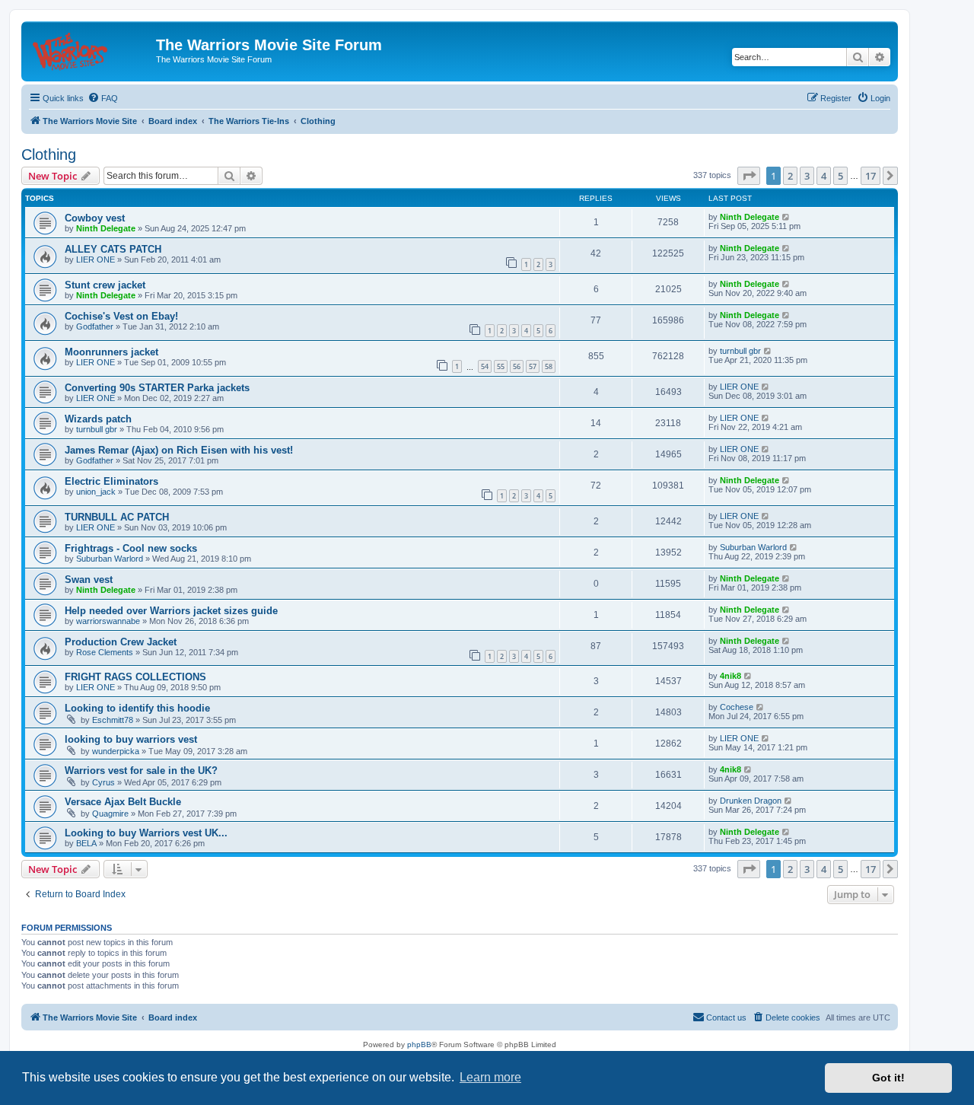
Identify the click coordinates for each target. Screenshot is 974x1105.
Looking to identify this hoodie (137, 708)
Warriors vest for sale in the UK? (141, 770)
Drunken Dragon (750, 800)
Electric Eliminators (111, 481)
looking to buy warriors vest (131, 739)
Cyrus (103, 782)
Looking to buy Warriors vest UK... (146, 833)
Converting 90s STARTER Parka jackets (157, 387)
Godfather (94, 326)
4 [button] (823, 176)
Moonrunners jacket (111, 352)
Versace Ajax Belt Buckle (123, 801)
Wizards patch (98, 419)
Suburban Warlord (109, 558)
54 (485, 366)
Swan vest (89, 579)
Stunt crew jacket (105, 285)
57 (532, 366)
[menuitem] (103, 98)
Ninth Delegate (105, 228)
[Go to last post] (786, 216)
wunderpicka (115, 751)
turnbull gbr (740, 350)
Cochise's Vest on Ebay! (121, 316)
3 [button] (807, 176)
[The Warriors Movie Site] (90, 49)
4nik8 (730, 675)
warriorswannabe (108, 621)
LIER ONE (95, 259)
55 (501, 366)
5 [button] (840, 176)
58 (548, 366)
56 (516, 366)
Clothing (48, 154)
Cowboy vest (95, 218)
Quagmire (110, 813)
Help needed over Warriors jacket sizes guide (171, 610)
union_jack (96, 491)
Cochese (736, 707)
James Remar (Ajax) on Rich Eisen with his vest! (179, 450)
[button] (748, 176)
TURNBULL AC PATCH (117, 517)
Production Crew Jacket (121, 642)
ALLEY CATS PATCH (113, 249)
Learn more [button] (490, 1077)
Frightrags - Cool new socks (131, 548)
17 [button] (870, 176)
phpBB (419, 1044)
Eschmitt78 (112, 719)
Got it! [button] (888, 1078)
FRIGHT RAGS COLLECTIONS (135, 677)
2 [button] (790, 176)
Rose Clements (104, 652)
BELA (86, 843)
